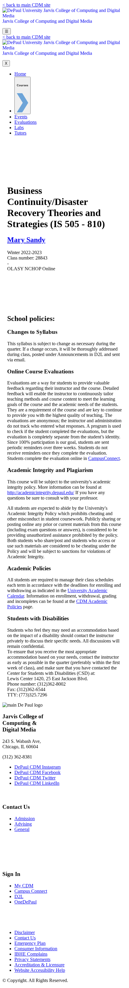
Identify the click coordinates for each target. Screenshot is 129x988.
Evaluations (25, 122)
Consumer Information (35, 948)
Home (20, 73)
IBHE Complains (30, 954)
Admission (24, 818)
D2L (18, 896)
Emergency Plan (30, 943)
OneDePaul (25, 901)
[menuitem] (22, 95)
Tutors (20, 132)
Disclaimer (24, 932)
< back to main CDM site (26, 4)
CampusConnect (104, 458)
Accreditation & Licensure (39, 964)
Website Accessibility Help (39, 970)
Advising (23, 823)
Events (20, 116)
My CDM (23, 885)
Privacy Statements (32, 959)
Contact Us (25, 937)
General (21, 829)
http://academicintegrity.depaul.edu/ (40, 492)
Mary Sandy (26, 240)
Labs (19, 127)
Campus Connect (30, 891)
